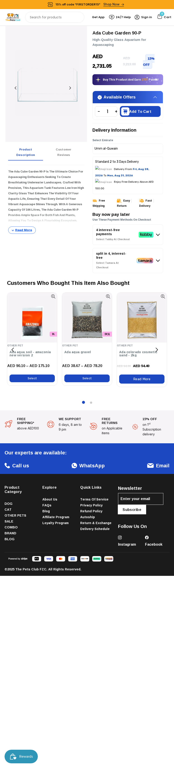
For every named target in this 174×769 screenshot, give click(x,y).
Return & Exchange (95, 523)
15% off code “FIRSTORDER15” (88, 4)
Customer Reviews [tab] (63, 152)
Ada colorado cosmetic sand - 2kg (138, 353)
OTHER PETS (15, 515)
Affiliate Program (55, 517)
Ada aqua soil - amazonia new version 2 (30, 353)
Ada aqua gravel (77, 352)
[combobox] (54, 17)
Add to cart (140, 111)
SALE (9, 521)
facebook (153, 544)
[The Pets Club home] (13, 17)
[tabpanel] (46, 201)
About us (49, 499)
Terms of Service (94, 499)
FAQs (46, 505)
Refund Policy (91, 511)
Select (32, 378)
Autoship (87, 517)
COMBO (11, 527)
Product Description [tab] (25, 152)
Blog (46, 511)
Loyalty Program (55, 523)
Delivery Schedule (95, 529)
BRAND (10, 533)
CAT (8, 509)
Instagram (127, 544)
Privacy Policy (91, 505)
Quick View (53, 297)
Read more (141, 379)
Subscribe (132, 509)
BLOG (9, 539)
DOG (8, 503)
